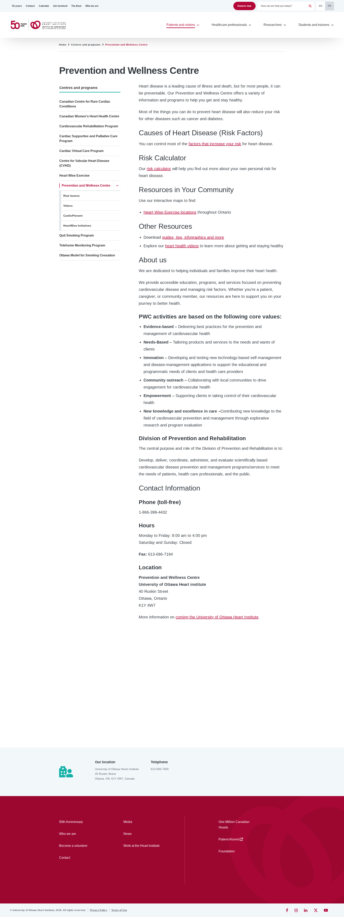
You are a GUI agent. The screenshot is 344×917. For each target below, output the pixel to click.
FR (329, 6)
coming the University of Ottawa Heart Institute (217, 617)
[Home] (40, 24)
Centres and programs (86, 44)
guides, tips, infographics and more (193, 237)
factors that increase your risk (215, 144)
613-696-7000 (160, 769)
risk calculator (159, 168)
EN (320, 6)
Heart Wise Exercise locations (170, 212)
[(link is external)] (287, 910)
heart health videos (182, 246)
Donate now (244, 6)
